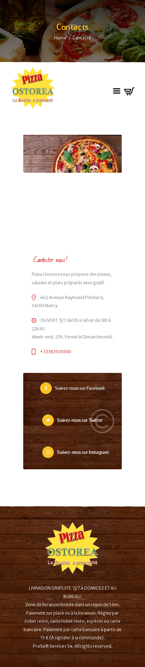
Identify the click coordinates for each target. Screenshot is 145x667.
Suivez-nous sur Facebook (80, 388)
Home (60, 37)
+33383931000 (55, 351)
